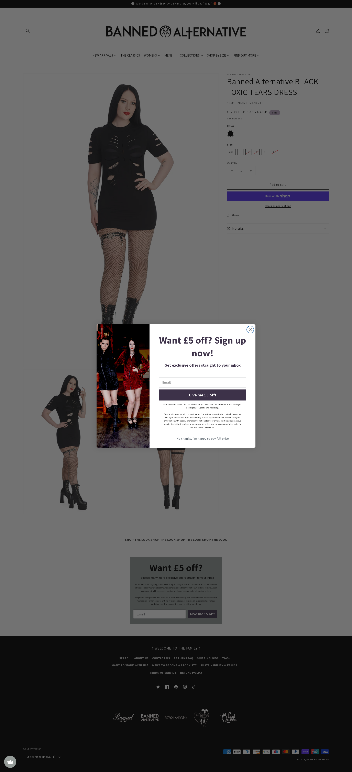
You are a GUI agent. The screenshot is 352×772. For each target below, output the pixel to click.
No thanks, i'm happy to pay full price (202, 438)
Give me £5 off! (202, 395)
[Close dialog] (250, 329)
